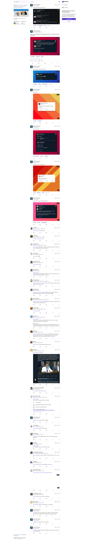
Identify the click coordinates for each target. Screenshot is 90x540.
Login (69, 21)
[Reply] (32, 63)
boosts (32, 60)
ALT (58, 54)
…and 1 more (50, 84)
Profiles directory (23, 534)
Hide (58, 9)
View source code (19, 538)
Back (32, 1)
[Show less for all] (59, 2)
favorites (41, 60)
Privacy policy (16, 535)
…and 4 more (48, 25)
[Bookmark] (52, 27)
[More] (59, 27)
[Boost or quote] (40, 27)
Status (20, 534)
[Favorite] (46, 27)
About (17, 534)
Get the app (21, 537)
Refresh (34, 411)
